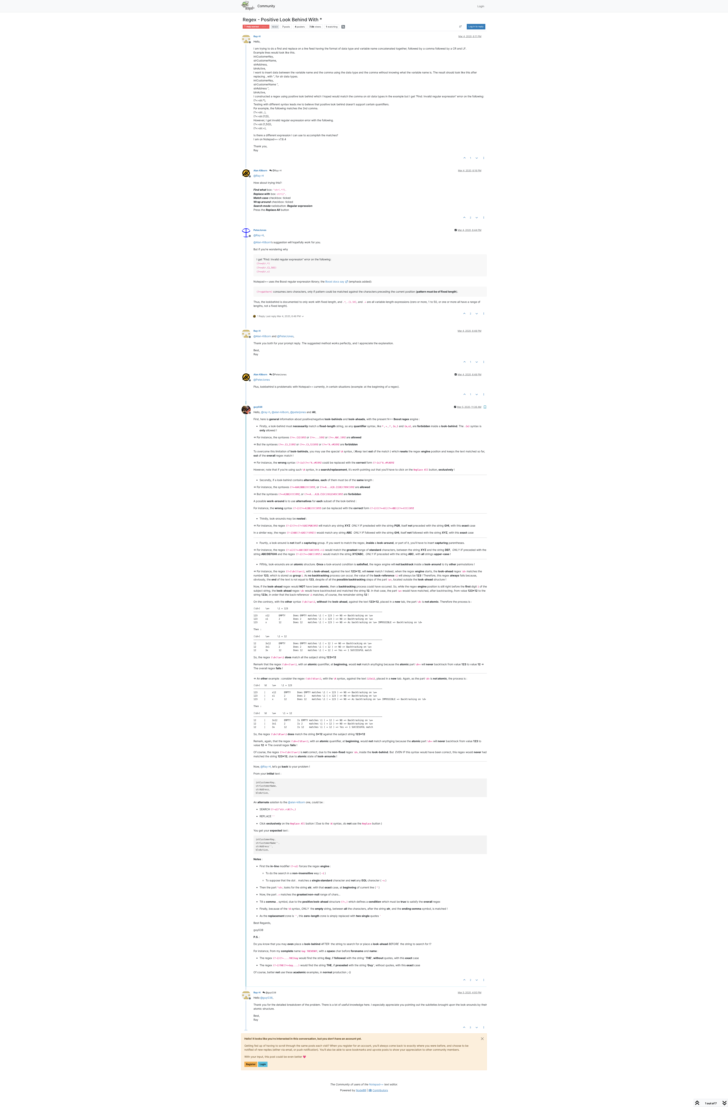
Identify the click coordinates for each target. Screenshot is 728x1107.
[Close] (482, 1039)
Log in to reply (476, 26)
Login (263, 1064)
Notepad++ (376, 1084)
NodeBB (361, 1090)
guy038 (257, 406)
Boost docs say (334, 281)
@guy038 (270, 992)
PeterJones (259, 230)
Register (251, 1064)
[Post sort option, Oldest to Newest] (460, 26)
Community (266, 6)
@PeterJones (279, 374)
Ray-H (256, 36)
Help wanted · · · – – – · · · (257, 26)
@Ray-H (277, 170)
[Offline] (247, 38)
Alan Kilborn (260, 170)
